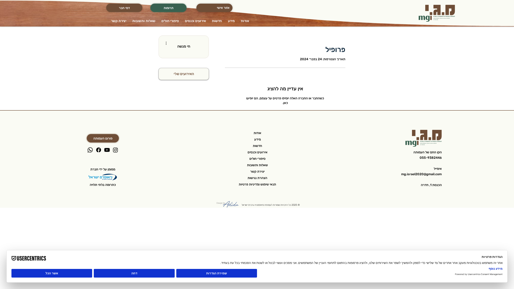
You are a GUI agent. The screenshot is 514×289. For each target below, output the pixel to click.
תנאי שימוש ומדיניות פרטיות (257, 184)
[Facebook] (98, 150)
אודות (257, 133)
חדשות (257, 146)
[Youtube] (107, 150)
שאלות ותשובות (257, 165)
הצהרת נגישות (257, 178)
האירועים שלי (184, 74)
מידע (257, 139)
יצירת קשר (257, 171)
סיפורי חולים (257, 159)
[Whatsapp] (90, 150)
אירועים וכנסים (257, 152)
